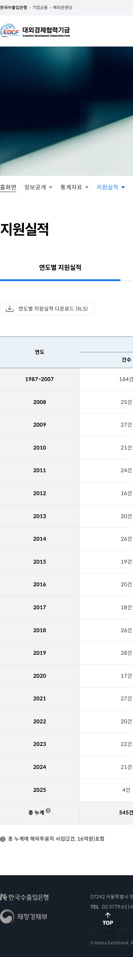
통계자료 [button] (71, 187)
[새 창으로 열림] (24, 899)
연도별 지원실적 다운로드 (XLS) (53, 308)
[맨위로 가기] (108, 934)
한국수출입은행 (13, 7)
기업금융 (40, 7)
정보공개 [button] (35, 187)
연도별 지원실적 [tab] (60, 268)
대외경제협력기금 (35, 31)
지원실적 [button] (107, 187)
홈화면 (8, 187)
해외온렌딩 (62, 7)
